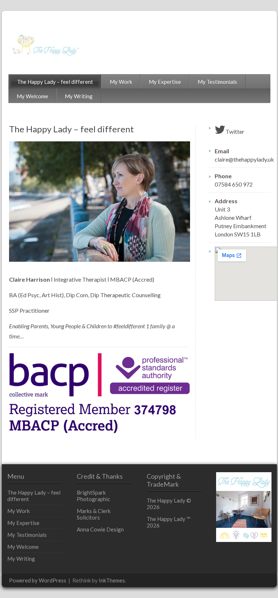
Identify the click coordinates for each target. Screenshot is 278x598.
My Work (121, 81)
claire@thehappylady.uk (242, 159)
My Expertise (165, 81)
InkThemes (112, 580)
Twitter (235, 131)
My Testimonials (217, 81)
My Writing (79, 96)
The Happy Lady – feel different (55, 81)
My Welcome (32, 96)
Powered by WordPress (37, 580)
